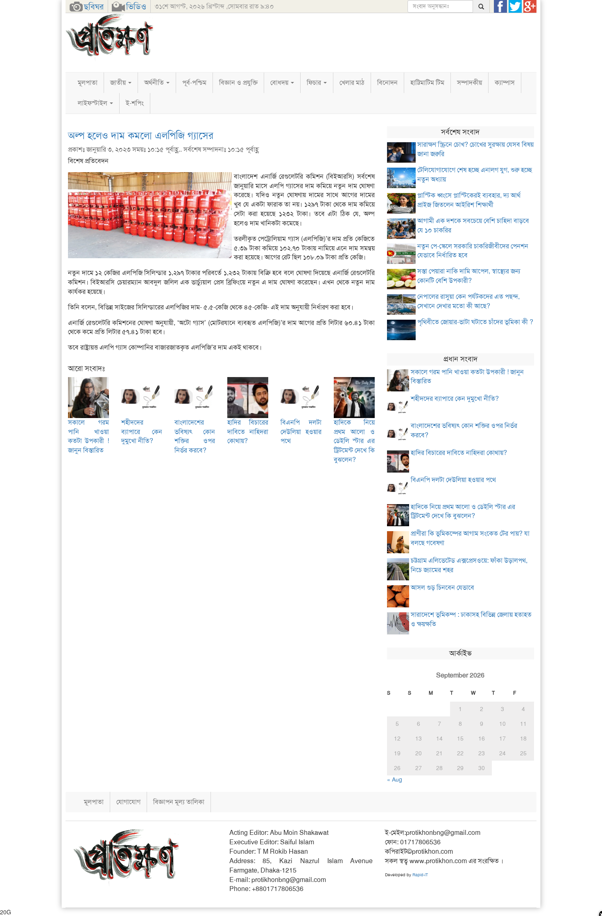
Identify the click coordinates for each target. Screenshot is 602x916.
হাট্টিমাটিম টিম (427, 82)
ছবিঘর (94, 6)
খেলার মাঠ (351, 82)
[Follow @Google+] (529, 6)
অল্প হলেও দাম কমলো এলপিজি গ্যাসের (140, 136)
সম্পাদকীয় (469, 82)
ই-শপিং (135, 103)
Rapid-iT (420, 874)
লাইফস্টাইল (93, 103)
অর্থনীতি (154, 82)
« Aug (394, 779)
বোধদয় (280, 82)
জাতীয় (118, 82)
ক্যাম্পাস (505, 82)
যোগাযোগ (128, 802)
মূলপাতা (87, 82)
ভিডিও (136, 6)
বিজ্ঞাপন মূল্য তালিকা (178, 802)
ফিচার (315, 82)
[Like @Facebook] (500, 6)
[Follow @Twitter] (515, 6)
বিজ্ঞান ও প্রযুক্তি (238, 82)
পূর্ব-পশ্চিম (194, 82)
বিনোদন (387, 82)
